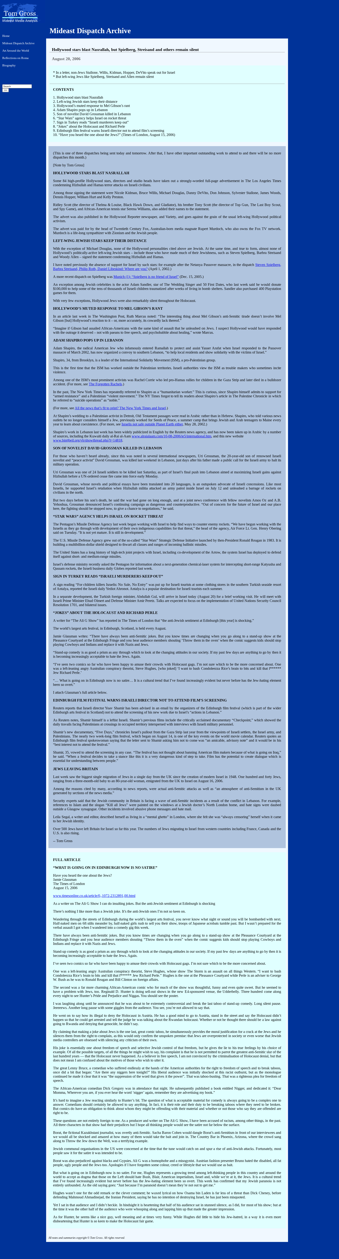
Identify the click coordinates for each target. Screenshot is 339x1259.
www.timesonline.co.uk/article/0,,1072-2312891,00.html (94, 896)
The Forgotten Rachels (105, 384)
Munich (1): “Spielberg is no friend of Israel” (146, 277)
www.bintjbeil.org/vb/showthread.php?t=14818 (87, 440)
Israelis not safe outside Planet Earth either (152, 424)
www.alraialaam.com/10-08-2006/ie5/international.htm (171, 436)
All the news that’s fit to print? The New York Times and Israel (120, 408)
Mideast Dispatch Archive (90, 31)
